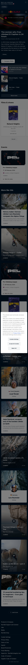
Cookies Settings (14, 339)
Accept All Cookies (14, 343)
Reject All (14, 348)
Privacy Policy (17, 333)
